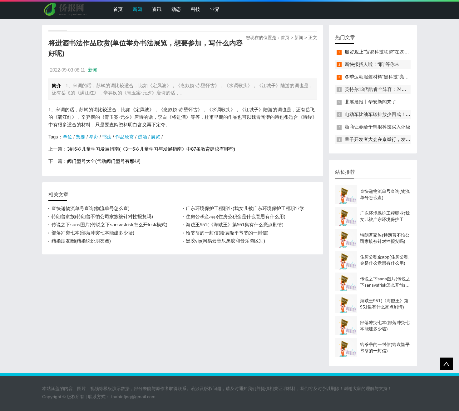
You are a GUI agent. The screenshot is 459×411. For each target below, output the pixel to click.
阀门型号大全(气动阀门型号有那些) (104, 161)
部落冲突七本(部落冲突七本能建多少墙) (93, 232)
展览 (155, 136)
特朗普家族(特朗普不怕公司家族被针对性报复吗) (102, 216)
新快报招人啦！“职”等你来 (372, 64)
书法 (106, 136)
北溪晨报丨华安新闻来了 (370, 101)
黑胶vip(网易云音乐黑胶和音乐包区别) (225, 240)
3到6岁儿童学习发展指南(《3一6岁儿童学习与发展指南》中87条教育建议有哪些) (151, 149)
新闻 (137, 9)
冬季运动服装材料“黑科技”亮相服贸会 (384, 76)
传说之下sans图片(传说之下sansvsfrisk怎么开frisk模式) (109, 224)
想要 (80, 136)
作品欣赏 (124, 136)
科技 (195, 9)
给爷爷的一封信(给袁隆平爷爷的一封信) (227, 232)
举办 (93, 136)
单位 (67, 136)
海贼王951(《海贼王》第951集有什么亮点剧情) (235, 224)
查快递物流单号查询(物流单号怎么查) (91, 208)
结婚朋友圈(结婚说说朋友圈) (81, 240)
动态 (176, 9)
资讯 (156, 9)
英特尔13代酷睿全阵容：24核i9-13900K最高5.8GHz (398, 89)
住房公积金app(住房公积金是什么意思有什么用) (235, 216)
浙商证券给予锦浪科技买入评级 (377, 126)
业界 (215, 9)
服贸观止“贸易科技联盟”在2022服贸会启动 (389, 51)
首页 (118, 9)
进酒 (142, 136)
